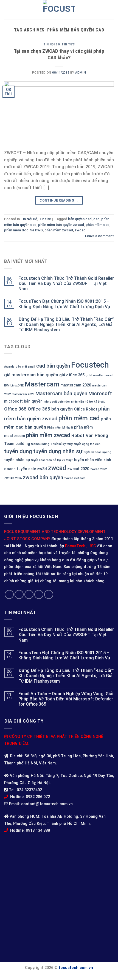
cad (96, 219)
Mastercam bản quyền (61, 393)
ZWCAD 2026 (13, 478)
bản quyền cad (80, 219)
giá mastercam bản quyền (31, 374)
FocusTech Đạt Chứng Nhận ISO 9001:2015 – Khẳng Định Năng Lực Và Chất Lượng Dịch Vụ (64, 304)
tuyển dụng (18, 451)
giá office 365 (72, 375)
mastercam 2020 (75, 385)
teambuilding (40, 444)
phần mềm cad (79, 418)
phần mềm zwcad (48, 435)
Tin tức (68, 44)
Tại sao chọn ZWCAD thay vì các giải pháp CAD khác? (59, 54)
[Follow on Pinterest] (48, 594)
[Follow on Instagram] (19, 594)
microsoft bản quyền (23, 401)
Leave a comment (99, 236)
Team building (17, 443)
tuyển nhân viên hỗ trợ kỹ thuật (51, 460)
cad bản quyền (53, 366)
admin (80, 72)
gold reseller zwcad (99, 375)
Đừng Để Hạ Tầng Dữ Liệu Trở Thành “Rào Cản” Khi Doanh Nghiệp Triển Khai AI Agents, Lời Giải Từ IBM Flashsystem (66, 324)
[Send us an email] (38, 594)
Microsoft (100, 393)
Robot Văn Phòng (89, 435)
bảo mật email (25, 366)
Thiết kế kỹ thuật (61, 444)
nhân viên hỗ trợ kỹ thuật (88, 401)
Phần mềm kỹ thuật (60, 427)
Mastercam (42, 384)
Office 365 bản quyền (50, 409)
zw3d (42, 469)
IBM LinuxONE (14, 385)
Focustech (90, 364)
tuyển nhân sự (17, 460)
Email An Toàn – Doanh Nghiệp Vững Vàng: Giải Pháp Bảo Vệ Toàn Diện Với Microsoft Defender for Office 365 (65, 699)
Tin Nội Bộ (51, 44)
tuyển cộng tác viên (87, 444)
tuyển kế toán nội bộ (97, 452)
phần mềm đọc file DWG (23, 230)
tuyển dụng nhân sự (58, 451)
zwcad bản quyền (43, 477)
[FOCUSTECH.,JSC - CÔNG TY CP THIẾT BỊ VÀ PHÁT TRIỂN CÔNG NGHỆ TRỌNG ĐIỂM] (59, 9)
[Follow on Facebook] (9, 594)
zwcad (57, 468)
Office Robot (85, 409)
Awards (9, 366)
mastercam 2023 (23, 394)
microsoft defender (57, 401)
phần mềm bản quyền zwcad (61, 225)
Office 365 (15, 409)
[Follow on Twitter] (28, 594)
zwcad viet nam (74, 478)
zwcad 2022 (98, 469)
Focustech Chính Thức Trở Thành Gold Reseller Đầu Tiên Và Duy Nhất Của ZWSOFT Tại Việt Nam (66, 283)
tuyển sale (26, 469)
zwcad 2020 (78, 469)
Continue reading (59, 200)
